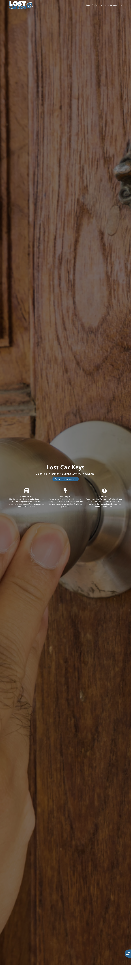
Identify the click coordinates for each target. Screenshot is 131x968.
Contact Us (117, 5)
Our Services (97, 5)
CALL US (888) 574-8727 (66, 479)
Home (87, 5)
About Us (108, 5)
